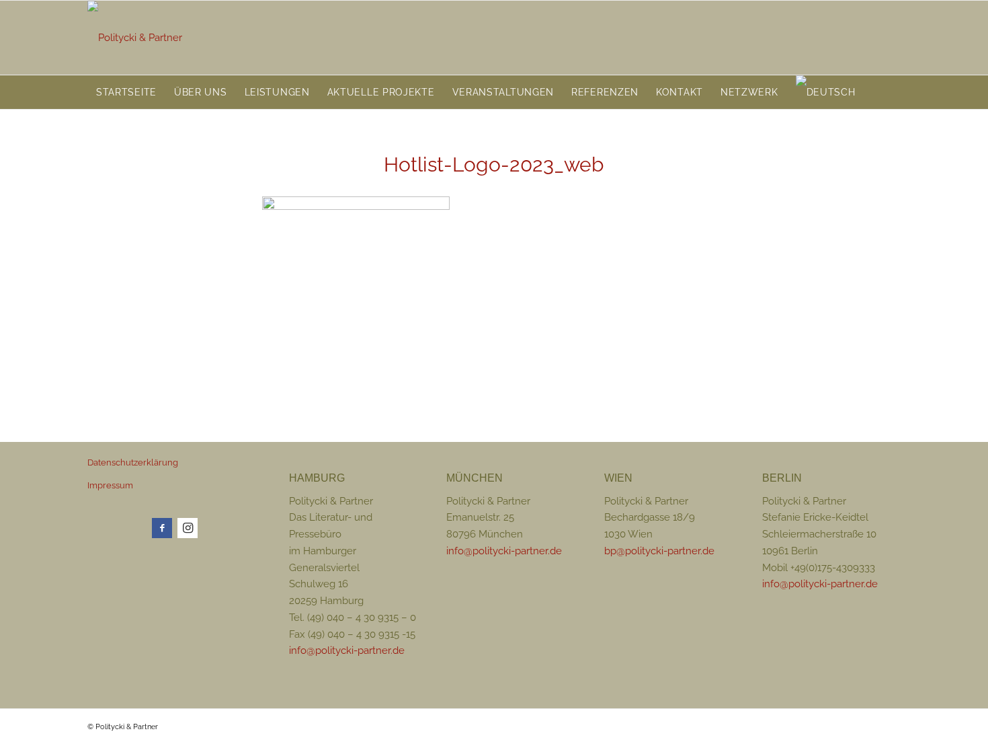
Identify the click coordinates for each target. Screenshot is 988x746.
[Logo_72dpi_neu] (134, 38)
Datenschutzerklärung (132, 462)
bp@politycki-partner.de (659, 551)
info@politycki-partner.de (347, 650)
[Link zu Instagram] (187, 528)
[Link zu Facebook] (162, 528)
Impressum (110, 485)
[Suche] (892, 92)
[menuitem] (126, 92)
